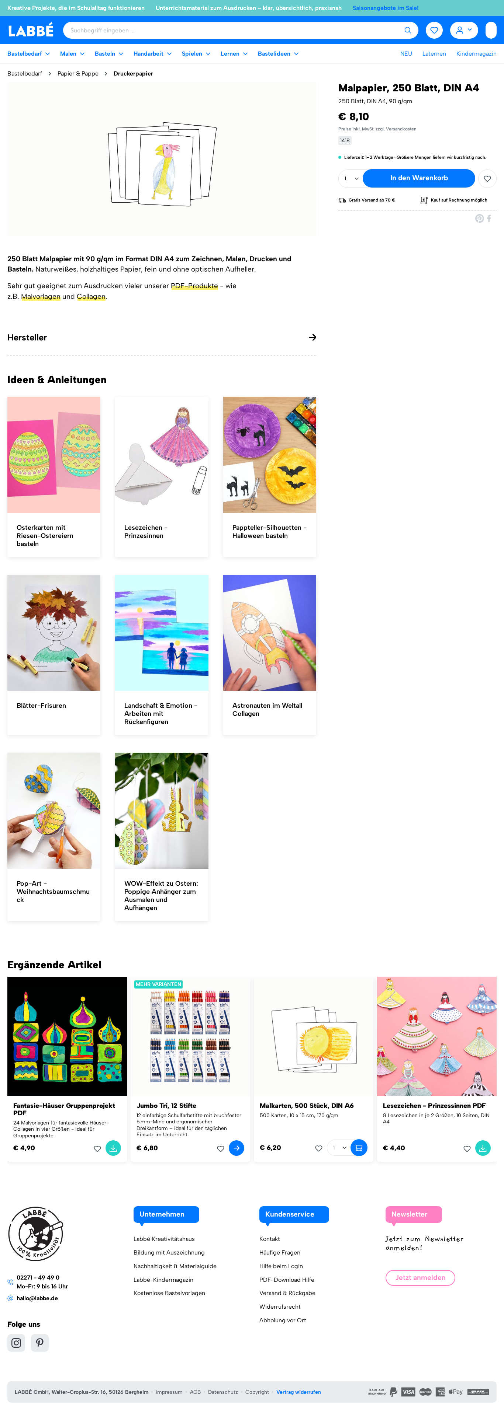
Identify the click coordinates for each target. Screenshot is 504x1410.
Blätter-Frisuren (41, 705)
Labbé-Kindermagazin (163, 1279)
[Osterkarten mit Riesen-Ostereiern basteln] (54, 455)
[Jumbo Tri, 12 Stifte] (190, 1036)
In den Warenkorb (419, 178)
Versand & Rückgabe (287, 1293)
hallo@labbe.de (37, 1298)
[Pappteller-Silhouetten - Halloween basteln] (270, 455)
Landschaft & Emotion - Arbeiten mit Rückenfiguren (160, 713)
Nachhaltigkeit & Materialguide (175, 1266)
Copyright (257, 1392)
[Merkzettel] (434, 30)
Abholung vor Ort (282, 1320)
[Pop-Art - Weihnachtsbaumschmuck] (54, 811)
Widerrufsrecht (280, 1306)
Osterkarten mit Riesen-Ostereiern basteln (45, 536)
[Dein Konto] (464, 30)
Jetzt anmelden (420, 1277)
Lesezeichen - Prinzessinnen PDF (434, 1105)
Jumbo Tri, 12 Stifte (166, 1105)
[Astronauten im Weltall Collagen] (270, 633)
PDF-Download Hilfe (286, 1279)
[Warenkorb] (491, 30)
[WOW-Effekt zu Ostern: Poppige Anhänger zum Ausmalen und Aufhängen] (161, 811)
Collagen (91, 296)
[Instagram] (16, 1343)
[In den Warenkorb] (113, 1148)
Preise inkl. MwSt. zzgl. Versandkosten (377, 129)
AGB (195, 1392)
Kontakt (269, 1238)
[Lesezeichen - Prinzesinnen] (161, 455)
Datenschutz (223, 1392)
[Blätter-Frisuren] (54, 633)
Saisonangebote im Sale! (386, 7)
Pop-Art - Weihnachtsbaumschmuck (53, 891)
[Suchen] (407, 30)
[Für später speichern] (487, 178)
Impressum (169, 1392)
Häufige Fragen (279, 1252)
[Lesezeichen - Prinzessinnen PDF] (437, 1036)
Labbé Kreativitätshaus (164, 1238)
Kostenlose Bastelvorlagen (169, 1293)
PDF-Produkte (194, 285)
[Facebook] (490, 218)
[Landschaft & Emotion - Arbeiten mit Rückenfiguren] (161, 633)
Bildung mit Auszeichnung (169, 1252)
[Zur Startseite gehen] (31, 29)
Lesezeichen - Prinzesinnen (146, 532)
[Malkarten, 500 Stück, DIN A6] (313, 1036)
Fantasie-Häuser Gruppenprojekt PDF (64, 1109)
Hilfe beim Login (281, 1266)
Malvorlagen (41, 296)
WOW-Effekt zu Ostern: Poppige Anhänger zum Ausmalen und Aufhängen (161, 895)
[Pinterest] (479, 218)
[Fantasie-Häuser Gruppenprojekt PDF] (67, 1036)
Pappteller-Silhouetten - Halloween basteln (269, 532)
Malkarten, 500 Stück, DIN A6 (307, 1105)
